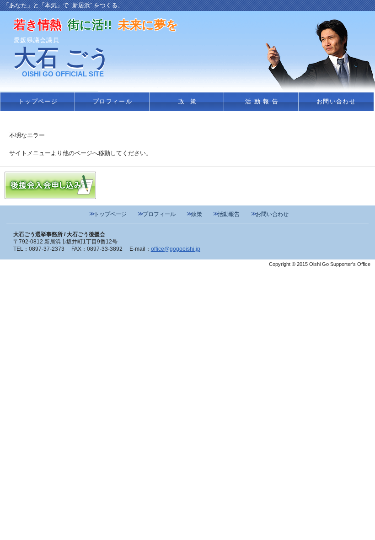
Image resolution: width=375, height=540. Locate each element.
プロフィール (112, 101)
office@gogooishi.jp (175, 249)
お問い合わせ (336, 101)
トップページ (38, 101)
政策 (190, 101)
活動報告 (263, 101)
